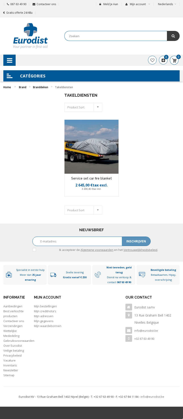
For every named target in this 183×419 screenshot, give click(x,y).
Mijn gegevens (44, 321)
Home (7, 87)
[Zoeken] (173, 36)
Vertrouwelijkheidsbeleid (140, 250)
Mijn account (47, 297)
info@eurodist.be (146, 331)
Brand (22, 87)
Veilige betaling (13, 350)
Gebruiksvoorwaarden (18, 341)
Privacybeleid (12, 355)
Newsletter (10, 370)
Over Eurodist (12, 346)
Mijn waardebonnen (47, 326)
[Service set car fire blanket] (91, 147)
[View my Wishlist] (152, 60)
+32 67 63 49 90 (144, 339)
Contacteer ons (46, 4)
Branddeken (40, 87)
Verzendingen (13, 326)
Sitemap (9, 375)
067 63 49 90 (18, 4)
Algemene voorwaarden (97, 250)
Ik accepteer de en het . (108, 250)
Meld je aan (110, 4)
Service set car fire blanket (91, 178)
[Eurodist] (30, 35)
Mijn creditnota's (45, 311)
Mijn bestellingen (45, 306)
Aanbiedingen (12, 306)
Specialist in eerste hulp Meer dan (30, 274)
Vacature (9, 360)
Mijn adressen (43, 316)
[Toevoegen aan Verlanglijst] (87, 195)
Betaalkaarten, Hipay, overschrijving (163, 274)
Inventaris (10, 365)
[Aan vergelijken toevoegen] (96, 195)
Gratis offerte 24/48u (19, 13)
